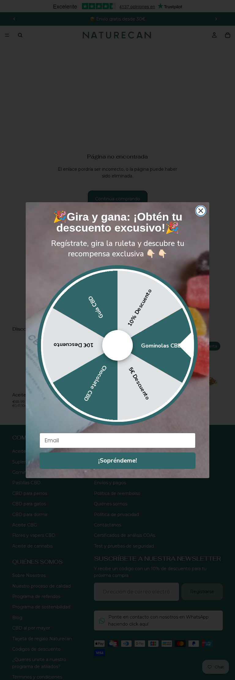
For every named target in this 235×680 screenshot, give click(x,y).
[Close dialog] (201, 211)
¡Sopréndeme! (117, 460)
